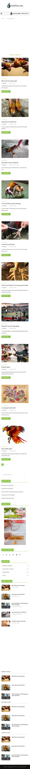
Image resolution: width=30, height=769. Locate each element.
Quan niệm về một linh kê (8, 122)
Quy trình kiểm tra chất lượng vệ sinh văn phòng (12, 491)
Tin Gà (15, 575)
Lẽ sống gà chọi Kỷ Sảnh (8, 408)
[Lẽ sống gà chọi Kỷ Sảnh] (15, 394)
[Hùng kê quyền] (15, 353)
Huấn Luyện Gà (4, 78)
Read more (6, 91)
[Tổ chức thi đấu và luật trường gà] (15, 189)
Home (2, 18)
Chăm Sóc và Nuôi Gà (15, 565)
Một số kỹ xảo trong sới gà (9, 81)
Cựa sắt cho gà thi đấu (7, 244)
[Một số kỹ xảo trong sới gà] (15, 67)
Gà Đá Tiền (23, 766)
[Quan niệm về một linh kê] (15, 108)
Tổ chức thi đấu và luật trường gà (11, 203)
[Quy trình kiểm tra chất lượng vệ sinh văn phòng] (5, 606)
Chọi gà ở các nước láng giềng (10, 326)
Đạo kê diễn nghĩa (6, 449)
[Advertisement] (15, 37)
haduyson (5, 83)
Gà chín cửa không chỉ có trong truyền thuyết (14, 285)
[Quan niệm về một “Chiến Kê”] (15, 149)
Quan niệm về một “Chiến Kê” (10, 162)
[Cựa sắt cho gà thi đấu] (15, 230)
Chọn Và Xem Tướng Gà (15, 569)
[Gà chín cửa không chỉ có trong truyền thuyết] (15, 271)
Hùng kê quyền (5, 367)
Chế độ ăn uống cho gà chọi (7, 498)
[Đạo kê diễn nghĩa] (15, 435)
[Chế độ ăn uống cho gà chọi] (5, 623)
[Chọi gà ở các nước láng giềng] (15, 312)
